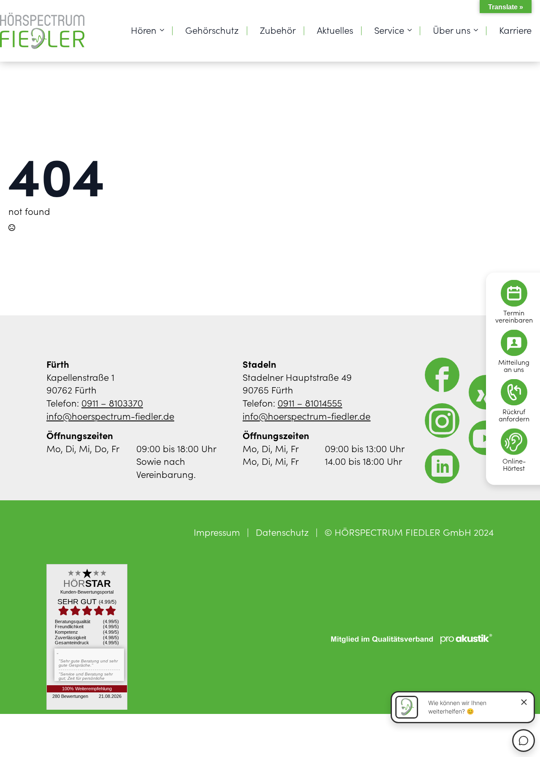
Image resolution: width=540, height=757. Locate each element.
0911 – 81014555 (310, 402)
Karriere (515, 29)
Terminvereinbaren (514, 316)
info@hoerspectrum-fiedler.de (110, 415)
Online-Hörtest (514, 464)
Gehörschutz (212, 29)
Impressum (217, 532)
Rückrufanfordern (514, 414)
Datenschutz (282, 532)
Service (389, 29)
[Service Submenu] (412, 30)
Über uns (451, 29)
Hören (144, 29)
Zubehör (278, 29)
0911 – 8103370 (112, 402)
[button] (18, 738)
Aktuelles (335, 29)
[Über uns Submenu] (478, 30)
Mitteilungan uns (513, 365)
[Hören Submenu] (165, 30)
